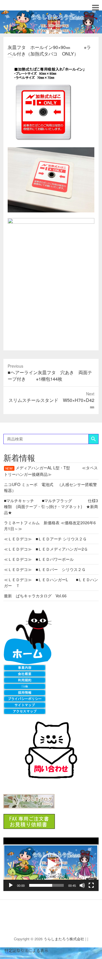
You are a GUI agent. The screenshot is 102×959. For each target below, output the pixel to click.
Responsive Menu (95, 7)
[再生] (11, 885)
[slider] (46, 885)
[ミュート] (82, 885)
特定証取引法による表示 (24, 950)
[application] (51, 864)
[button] (51, 864)
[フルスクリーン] (91, 885)
